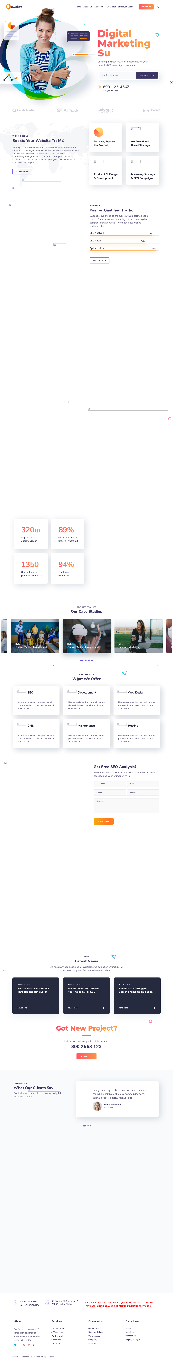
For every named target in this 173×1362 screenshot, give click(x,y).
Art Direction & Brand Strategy (140, 143)
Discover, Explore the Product (104, 143)
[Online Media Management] (87, 636)
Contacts (111, 7)
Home (78, 7)
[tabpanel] (88, 636)
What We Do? (94, 1343)
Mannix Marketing (129, 647)
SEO (30, 692)
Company (92, 1340)
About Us (87, 7)
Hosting (133, 726)
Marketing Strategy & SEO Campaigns (143, 176)
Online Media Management (31, 647)
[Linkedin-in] (34, 1345)
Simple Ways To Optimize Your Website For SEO (83, 990)
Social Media (57, 1340)
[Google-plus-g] (24, 1345)
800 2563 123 (86, 1047)
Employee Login (125, 7)
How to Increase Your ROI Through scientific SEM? (33, 990)
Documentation (95, 1332)
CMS (30, 726)
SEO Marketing (58, 1328)
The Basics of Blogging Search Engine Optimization (136, 990)
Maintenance (86, 726)
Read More (22, 1008)
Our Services (94, 1336)
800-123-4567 (116, 87)
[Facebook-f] (20, 1345)
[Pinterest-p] (29, 1345)
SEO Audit (56, 1343)
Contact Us (131, 1336)
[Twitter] (15, 1345)
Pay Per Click (57, 1336)
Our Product (93, 1328)
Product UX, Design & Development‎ (106, 176)
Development (87, 692)
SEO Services (57, 1332)
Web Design (136, 692)
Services (99, 7)
